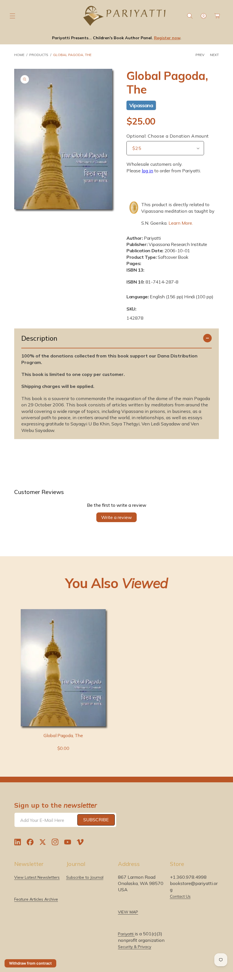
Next (214, 55)
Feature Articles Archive (36, 899)
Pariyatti (126, 933)
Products (38, 55)
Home (19, 55)
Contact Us (180, 896)
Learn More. (180, 223)
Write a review (116, 517)
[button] (12, 16)
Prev (199, 55)
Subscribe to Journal (84, 877)
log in (147, 170)
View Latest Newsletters (37, 877)
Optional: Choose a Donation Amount (167, 136)
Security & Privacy (134, 946)
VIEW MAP (128, 912)
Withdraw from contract (30, 963)
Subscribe (96, 819)
